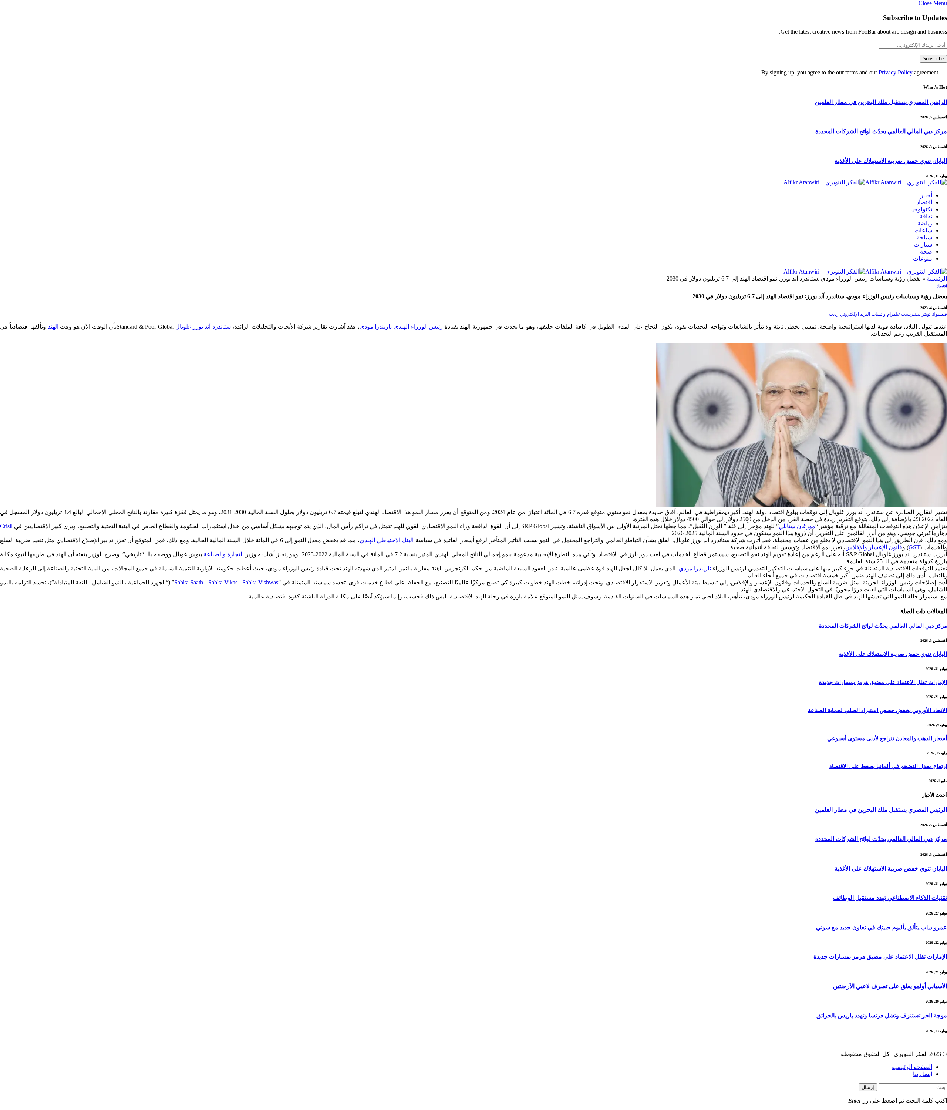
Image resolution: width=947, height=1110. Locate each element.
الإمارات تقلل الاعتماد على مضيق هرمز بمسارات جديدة (883, 682)
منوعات (922, 258)
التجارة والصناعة (223, 554)
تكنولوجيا (921, 209)
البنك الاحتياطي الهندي (387, 540)
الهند (53, 326)
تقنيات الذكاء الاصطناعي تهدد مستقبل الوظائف (890, 898)
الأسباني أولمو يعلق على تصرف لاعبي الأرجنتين (890, 986)
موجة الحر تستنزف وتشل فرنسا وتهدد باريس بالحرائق (881, 1015)
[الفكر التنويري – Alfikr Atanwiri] (865, 182)
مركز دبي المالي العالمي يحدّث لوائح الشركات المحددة (881, 131)
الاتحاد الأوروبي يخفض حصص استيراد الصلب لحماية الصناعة (877, 710)
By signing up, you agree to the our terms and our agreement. (850, 72)
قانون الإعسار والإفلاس (873, 547)
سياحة (924, 237)
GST (914, 547)
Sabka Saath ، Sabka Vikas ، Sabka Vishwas (226, 582)
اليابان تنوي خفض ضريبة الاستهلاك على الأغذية (891, 161)
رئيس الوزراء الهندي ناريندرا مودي (401, 326)
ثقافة (926, 216)
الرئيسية (937, 278)
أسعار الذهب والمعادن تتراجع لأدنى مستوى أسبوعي (887, 738)
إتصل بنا (922, 1074)
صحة (926, 251)
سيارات (923, 244)
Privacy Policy (896, 72)
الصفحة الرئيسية (912, 1067)
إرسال (868, 1087)
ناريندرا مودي (695, 568)
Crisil (6, 526)
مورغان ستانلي (797, 526)
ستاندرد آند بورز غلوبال (203, 326)
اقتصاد (924, 202)
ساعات (923, 230)
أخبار (926, 195)
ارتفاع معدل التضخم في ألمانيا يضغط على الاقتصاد (888, 766)
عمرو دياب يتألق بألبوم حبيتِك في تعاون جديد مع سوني (881, 927)
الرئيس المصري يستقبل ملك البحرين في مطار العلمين (881, 102)
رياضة (924, 223)
